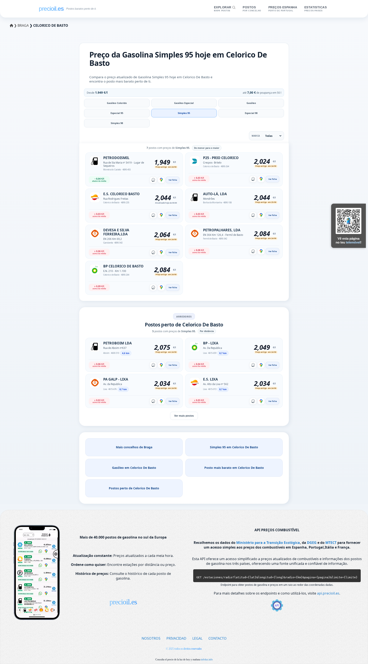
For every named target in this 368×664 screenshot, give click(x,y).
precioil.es (123, 602)
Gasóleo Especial (184, 103)
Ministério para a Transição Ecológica (268, 542)
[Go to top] (356, 654)
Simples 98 (117, 123)
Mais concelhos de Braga (134, 447)
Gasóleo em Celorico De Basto (134, 468)
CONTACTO (217, 638)
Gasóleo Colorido (117, 103)
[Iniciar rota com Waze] (153, 180)
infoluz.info (207, 659)
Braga (24, 25)
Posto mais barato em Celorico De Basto (234, 468)
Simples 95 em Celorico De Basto (234, 447)
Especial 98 (251, 113)
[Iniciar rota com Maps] (161, 180)
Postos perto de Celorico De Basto (134, 488)
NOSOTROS (151, 638)
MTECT (331, 542)
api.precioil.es (328, 593)
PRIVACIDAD (176, 638)
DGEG (312, 542)
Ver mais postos (184, 415)
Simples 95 (184, 113)
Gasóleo (251, 103)
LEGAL (197, 638)
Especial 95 (117, 113)
